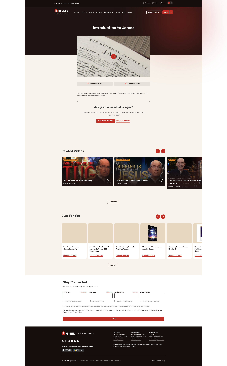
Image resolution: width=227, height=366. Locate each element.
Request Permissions (106, 360)
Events (129, 12)
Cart (155, 3)
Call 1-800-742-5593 (105, 121)
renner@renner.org (119, 340)
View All (113, 265)
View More (113, 202)
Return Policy (94, 360)
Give (166, 12)
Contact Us (117, 360)
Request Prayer (153, 12)
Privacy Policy (84, 360)
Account (148, 3)
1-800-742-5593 (61, 4)
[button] (113, 56)
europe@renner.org (136, 340)
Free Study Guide (134, 83)
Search (163, 3)
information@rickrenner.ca (156, 340)
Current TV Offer (96, 83)
